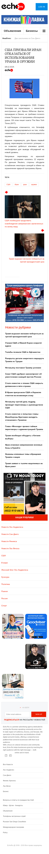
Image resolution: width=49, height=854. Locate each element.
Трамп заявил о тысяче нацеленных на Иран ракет (24, 464)
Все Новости (8, 764)
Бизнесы (32, 30)
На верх (25, 708)
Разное (4, 591)
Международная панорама (13, 827)
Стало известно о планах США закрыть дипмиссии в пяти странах (24, 384)
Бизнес (6, 791)
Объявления (12, 30)
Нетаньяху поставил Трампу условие (23, 368)
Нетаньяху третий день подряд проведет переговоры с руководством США (24, 405)
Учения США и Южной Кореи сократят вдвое (23, 344)
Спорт (4, 606)
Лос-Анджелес (8, 770)
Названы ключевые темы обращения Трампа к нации (23, 455)
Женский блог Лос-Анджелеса (14, 570)
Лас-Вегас (7, 786)
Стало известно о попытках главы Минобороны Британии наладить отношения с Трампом (21, 417)
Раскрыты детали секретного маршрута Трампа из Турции (24, 359)
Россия (4, 598)
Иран (17, 184)
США (8, 184)
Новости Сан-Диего (10, 534)
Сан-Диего (7, 775)
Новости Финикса (9, 541)
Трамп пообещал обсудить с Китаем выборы (22, 437)
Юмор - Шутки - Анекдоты (13, 805)
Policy (5, 833)
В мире (4, 563)
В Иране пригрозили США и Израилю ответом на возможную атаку (23, 393)
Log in (41, 7)
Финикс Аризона (9, 781)
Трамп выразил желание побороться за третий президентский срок (24, 335)
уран (25, 184)
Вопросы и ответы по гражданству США (18, 800)
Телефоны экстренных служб (14, 816)
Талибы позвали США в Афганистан (22, 352)
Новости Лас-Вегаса (10, 548)
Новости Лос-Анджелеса (12, 527)
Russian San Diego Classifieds (14, 822)
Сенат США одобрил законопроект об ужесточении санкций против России (23, 375)
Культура (5, 577)
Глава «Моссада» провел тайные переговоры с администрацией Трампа (24, 427)
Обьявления (8, 811)
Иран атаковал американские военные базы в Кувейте (23, 446)
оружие (34, 184)
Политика (5, 584)
